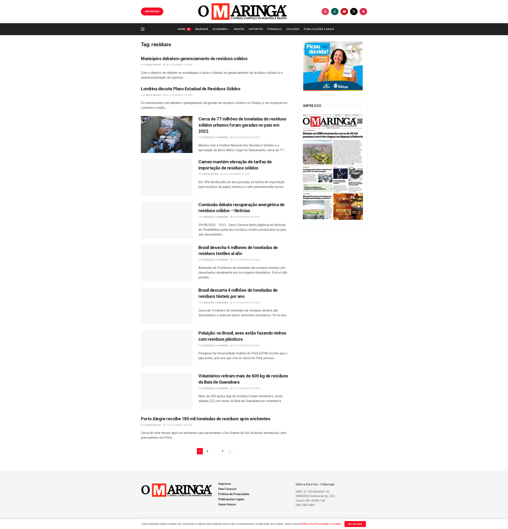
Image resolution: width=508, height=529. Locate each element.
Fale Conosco (227, 489)
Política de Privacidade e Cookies (320, 523)
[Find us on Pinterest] (363, 11)
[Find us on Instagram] (325, 11)
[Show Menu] (142, 29)
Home (183, 29)
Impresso (224, 483)
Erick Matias (153, 64)
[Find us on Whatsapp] (335, 11)
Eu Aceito (355, 523)
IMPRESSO (152, 11)
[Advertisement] (333, 291)
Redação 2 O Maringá (216, 137)
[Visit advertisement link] (333, 66)
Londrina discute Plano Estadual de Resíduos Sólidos (191, 88)
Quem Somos (227, 504)
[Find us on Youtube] (344, 11)
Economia (220, 29)
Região (239, 29)
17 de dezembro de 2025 (246, 260)
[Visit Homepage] (242, 11)
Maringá (201, 29)
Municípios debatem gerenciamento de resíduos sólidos (194, 58)
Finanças (274, 29)
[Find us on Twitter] (354, 11)
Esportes (256, 29)
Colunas (292, 29)
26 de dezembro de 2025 (178, 64)
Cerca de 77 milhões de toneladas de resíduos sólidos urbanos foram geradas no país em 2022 (242, 125)
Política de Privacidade (233, 494)
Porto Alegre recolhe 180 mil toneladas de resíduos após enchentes (205, 418)
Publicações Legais (319, 29)
